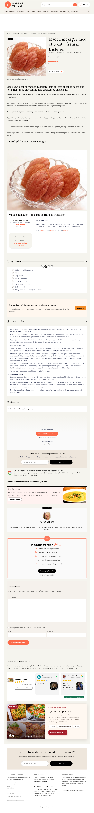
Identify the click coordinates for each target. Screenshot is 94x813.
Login (85, 4)
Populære (46, 11)
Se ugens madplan (58, 732)
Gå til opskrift (54, 71)
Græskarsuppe (14, 499)
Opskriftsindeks (10, 11)
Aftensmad (20, 11)
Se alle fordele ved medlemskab (47, 438)
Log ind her (47, 444)
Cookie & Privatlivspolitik (78, 790)
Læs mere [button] (40, 692)
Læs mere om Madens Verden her (15, 800)
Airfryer (39, 11)
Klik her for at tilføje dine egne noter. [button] (21, 409)
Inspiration (54, 11)
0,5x (42, 266)
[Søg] (88, 11)
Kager (28, 11)
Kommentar (12, 597)
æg (17, 273)
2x (49, 266)
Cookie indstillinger (67, 790)
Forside (9, 33)
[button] (49, 61)
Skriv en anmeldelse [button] (24, 688)
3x (52, 266)
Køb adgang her (45, 571)
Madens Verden (14, 4)
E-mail (50, 632)
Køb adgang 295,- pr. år (45, 433)
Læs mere (80, 308)
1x (45, 266)
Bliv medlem (74, 11)
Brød (33, 11)
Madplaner (63, 11)
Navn (10, 632)
